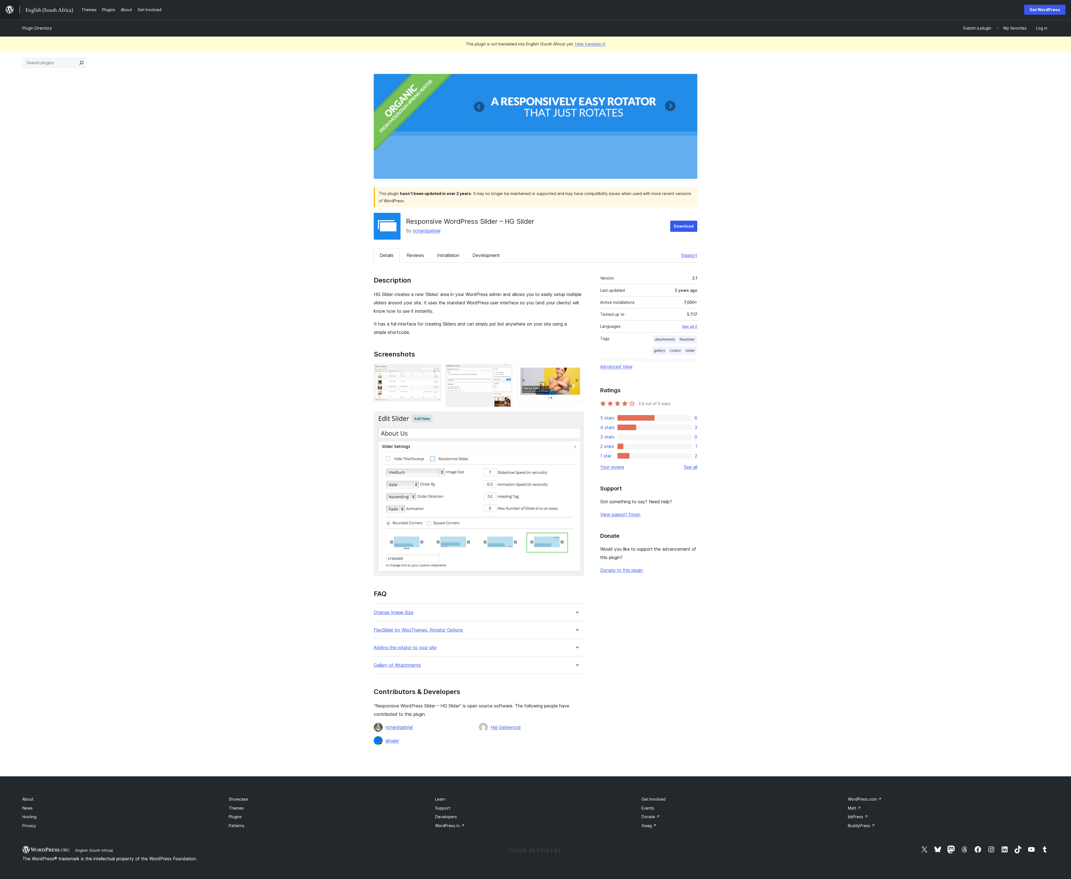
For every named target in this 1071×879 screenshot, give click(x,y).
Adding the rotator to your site (405, 647)
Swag (649, 825)
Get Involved (653, 799)
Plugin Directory (37, 28)
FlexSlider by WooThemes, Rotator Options (418, 630)
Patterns (236, 825)
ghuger (392, 740)
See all (690, 467)
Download (684, 226)
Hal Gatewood (506, 727)
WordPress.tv (450, 825)
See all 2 (689, 326)
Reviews (415, 255)
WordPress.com (865, 799)
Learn (440, 799)
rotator (675, 350)
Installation (448, 255)
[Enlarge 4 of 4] (576, 419)
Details (387, 255)
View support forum (620, 514)
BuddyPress (861, 825)
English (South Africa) (94, 850)
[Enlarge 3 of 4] (576, 371)
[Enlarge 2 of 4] (505, 371)
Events (647, 808)
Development (486, 255)
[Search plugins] (81, 62)
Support (689, 255)
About (27, 799)
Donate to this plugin (621, 570)
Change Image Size (393, 612)
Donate (650, 816)
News (27, 808)
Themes (236, 808)
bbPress (858, 816)
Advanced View (616, 366)
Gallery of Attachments (397, 665)
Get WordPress (1044, 9)
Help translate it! (590, 44)
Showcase (238, 799)
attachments (665, 339)
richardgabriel (426, 230)
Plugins (235, 816)
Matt (854, 808)
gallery (659, 350)
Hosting (29, 816)
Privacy (29, 825)
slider (690, 350)
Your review (612, 467)
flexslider (687, 339)
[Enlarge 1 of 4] (433, 371)
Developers (446, 816)
